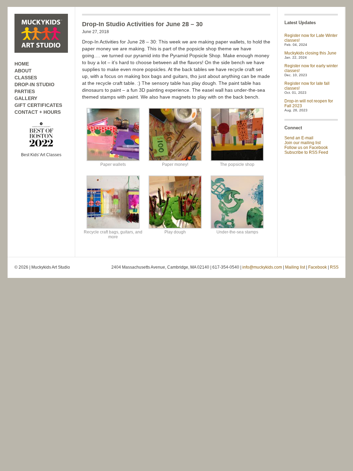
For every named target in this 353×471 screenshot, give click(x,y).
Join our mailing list (302, 142)
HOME (21, 64)
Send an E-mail (298, 138)
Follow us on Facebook (306, 147)
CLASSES (25, 77)
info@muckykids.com (262, 267)
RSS (334, 267)
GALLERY (25, 98)
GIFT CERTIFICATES (38, 105)
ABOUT (23, 70)
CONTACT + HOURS (37, 112)
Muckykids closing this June (310, 53)
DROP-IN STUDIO (34, 84)
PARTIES (24, 91)
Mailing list (295, 267)
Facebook (317, 267)
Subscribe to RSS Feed (306, 152)
